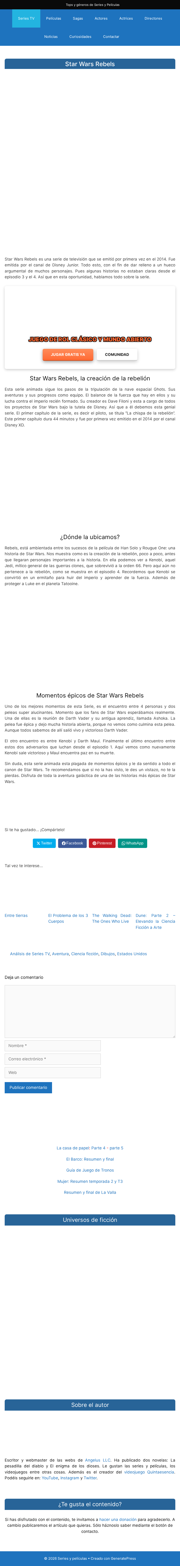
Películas (53, 18)
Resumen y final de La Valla (90, 1192)
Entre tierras (16, 915)
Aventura (60, 953)
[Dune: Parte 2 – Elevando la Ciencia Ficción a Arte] (155, 905)
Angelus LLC (97, 1460)
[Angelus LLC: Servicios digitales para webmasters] (90, 805)
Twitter (90, 1478)
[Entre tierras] (24, 905)
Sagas (78, 18)
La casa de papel (73, 1148)
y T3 (118, 1181)
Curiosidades (80, 36)
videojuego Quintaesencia (149, 1472)
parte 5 (116, 1148)
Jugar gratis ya (68, 354)
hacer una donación (118, 1519)
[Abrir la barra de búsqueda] (133, 37)
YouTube (50, 1478)
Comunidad (117, 354)
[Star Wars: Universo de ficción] (90, 1255)
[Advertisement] (90, 215)
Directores (153, 18)
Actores (101, 18)
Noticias (51, 36)
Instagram (69, 1478)
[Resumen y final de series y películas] (90, 1129)
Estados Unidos (132, 953)
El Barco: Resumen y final (90, 1159)
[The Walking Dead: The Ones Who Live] (112, 905)
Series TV (26, 18)
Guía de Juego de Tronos (90, 1170)
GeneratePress (123, 1558)
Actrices (126, 18)
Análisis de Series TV (30, 953)
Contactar (111, 36)
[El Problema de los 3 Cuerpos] (68, 905)
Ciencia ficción (84, 953)
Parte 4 (98, 1148)
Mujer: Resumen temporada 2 (85, 1181)
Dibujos (108, 953)
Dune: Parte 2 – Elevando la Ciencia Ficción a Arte (155, 921)
